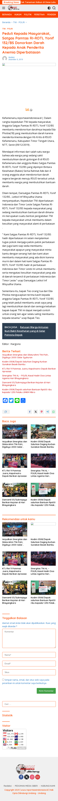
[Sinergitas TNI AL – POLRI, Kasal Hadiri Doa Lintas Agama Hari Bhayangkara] (43, 461)
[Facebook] (21, 777)
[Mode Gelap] (49, 8)
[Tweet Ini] (35, 411)
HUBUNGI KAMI (48, 786)
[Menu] (4, 7)
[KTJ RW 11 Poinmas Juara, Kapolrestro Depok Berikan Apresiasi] (14, 461)
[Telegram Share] (47, 411)
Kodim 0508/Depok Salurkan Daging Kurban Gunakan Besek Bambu (24, 363)
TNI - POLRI (7, 28)
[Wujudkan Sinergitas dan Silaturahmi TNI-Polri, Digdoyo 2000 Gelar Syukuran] (14, 431)
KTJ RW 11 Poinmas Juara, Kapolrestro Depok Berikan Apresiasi (29, 370)
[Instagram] (32, 777)
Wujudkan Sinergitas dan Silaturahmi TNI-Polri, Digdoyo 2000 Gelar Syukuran (25, 356)
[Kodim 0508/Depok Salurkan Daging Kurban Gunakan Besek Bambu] (43, 431)
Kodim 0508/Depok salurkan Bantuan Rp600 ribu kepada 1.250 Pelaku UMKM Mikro (27, 391)
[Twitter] (26, 777)
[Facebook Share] (30, 411)
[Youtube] (37, 777)
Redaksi (11, 57)
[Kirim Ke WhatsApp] (53, 411)
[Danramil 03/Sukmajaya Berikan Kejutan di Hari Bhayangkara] (14, 490)
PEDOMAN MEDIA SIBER (26, 786)
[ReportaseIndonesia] (14, 7)
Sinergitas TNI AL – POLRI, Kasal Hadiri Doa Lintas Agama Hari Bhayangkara (26, 377)
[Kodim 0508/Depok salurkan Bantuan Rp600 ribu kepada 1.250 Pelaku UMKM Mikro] (43, 490)
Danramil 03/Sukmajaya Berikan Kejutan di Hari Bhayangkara (26, 384)
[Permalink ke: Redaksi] (4, 58)
